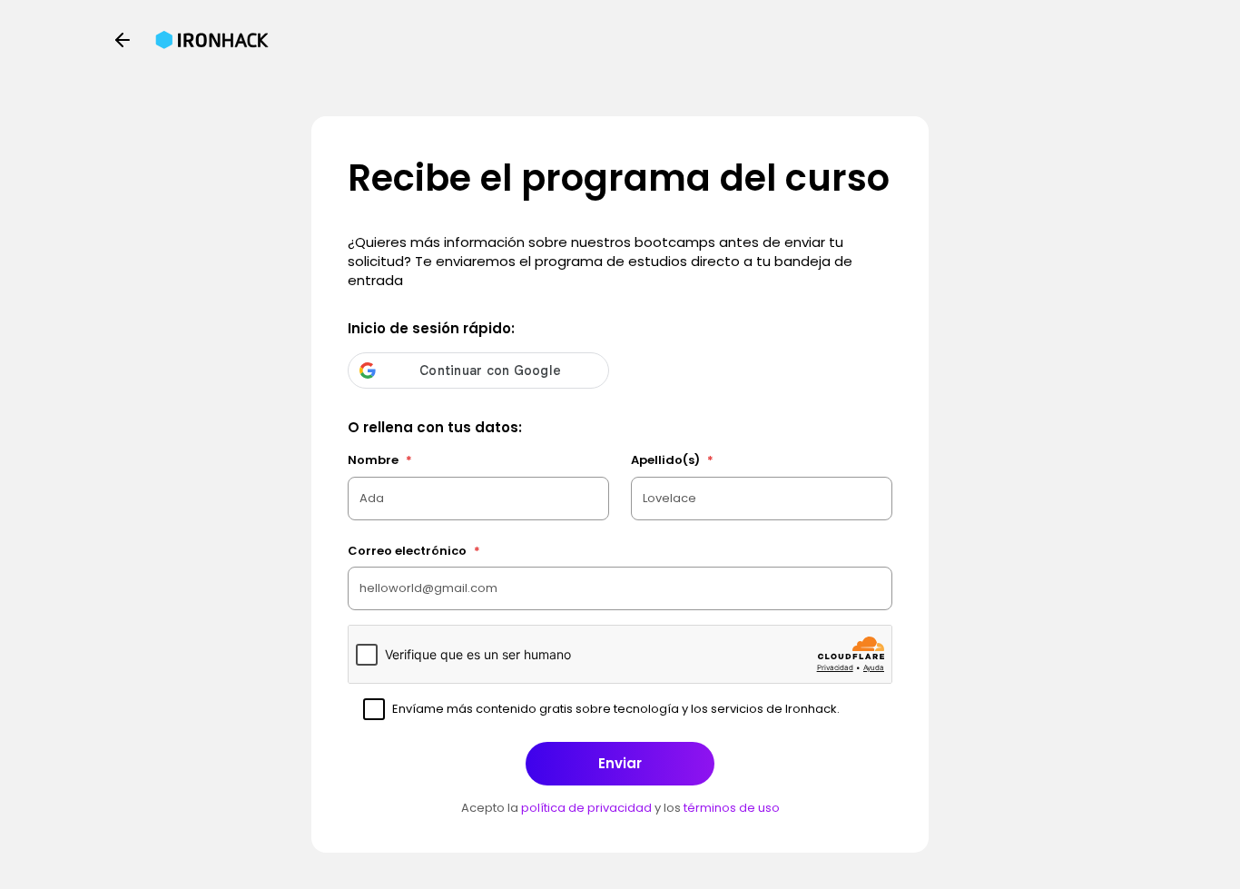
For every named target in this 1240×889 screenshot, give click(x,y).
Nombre (380, 460)
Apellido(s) (672, 460)
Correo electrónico (414, 550)
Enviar (620, 763)
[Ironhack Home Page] (212, 40)
